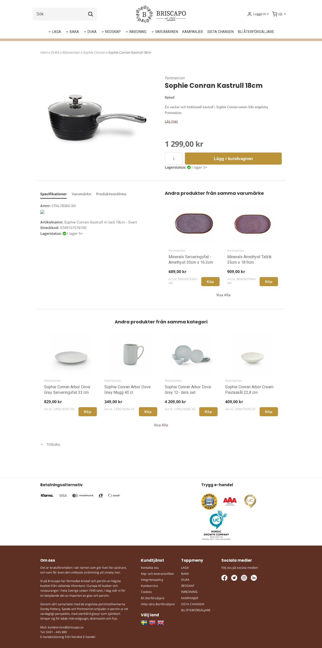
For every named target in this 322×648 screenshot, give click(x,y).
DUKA (92, 32)
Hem (44, 52)
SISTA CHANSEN (220, 32)
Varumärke (81, 194)
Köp (210, 282)
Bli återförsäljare (153, 598)
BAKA (74, 32)
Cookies (146, 592)
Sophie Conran (94, 52)
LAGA (56, 32)
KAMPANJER (192, 32)
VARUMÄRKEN (166, 32)
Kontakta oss (150, 567)
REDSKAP (113, 32)
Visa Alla (223, 294)
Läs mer (171, 121)
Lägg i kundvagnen (233, 158)
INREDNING (137, 32)
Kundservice (149, 586)
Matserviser (71, 52)
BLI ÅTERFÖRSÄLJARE (256, 32)
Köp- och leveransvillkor (157, 573)
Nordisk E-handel (83, 637)
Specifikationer (53, 194)
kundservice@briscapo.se (66, 627)
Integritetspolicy (152, 580)
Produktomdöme (111, 194)
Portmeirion (175, 77)
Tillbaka (52, 444)
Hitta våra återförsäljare (158, 604)
